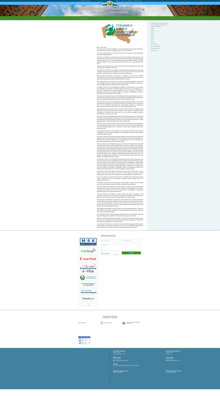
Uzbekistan (84, 3)
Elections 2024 (154, 50)
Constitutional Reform (156, 48)
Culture (152, 35)
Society (152, 33)
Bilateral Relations (128, 3)
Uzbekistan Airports (108, 322)
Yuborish (132, 252)
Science (152, 37)
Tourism (140, 3)
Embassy (79, 3)
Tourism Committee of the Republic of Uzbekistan (133, 323)
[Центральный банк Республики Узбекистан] (84, 340)
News (89, 3)
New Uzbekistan (121, 3)
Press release (154, 44)
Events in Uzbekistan (155, 46)
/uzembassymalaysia (118, 372)
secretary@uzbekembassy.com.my (121, 360)
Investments (135, 3)
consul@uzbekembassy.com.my (173, 360)
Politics (152, 28)
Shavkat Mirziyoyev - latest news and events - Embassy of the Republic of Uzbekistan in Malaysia (159, 25)
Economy (153, 30)
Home (79, 18)
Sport (152, 39)
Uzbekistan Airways (82, 322)
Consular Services (94, 3)
